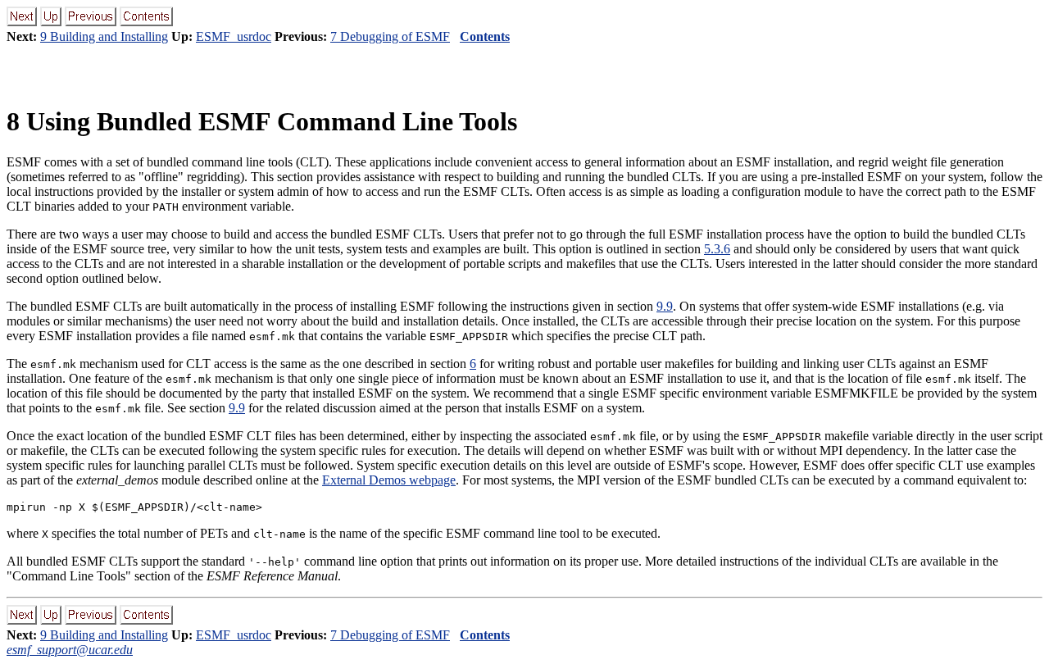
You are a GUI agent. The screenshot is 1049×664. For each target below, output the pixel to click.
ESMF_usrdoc (233, 36)
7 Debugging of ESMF (390, 36)
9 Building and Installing (104, 36)
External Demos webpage (389, 480)
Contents (485, 36)
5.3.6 (717, 249)
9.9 (664, 306)
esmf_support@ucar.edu (70, 650)
